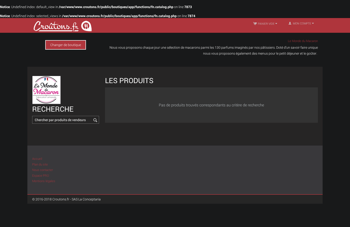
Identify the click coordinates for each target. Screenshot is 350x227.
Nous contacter (42, 170)
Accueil (37, 158)
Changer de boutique (65, 45)
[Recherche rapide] (95, 120)
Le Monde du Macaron (303, 41)
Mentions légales (43, 181)
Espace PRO (40, 175)
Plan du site (40, 164)
